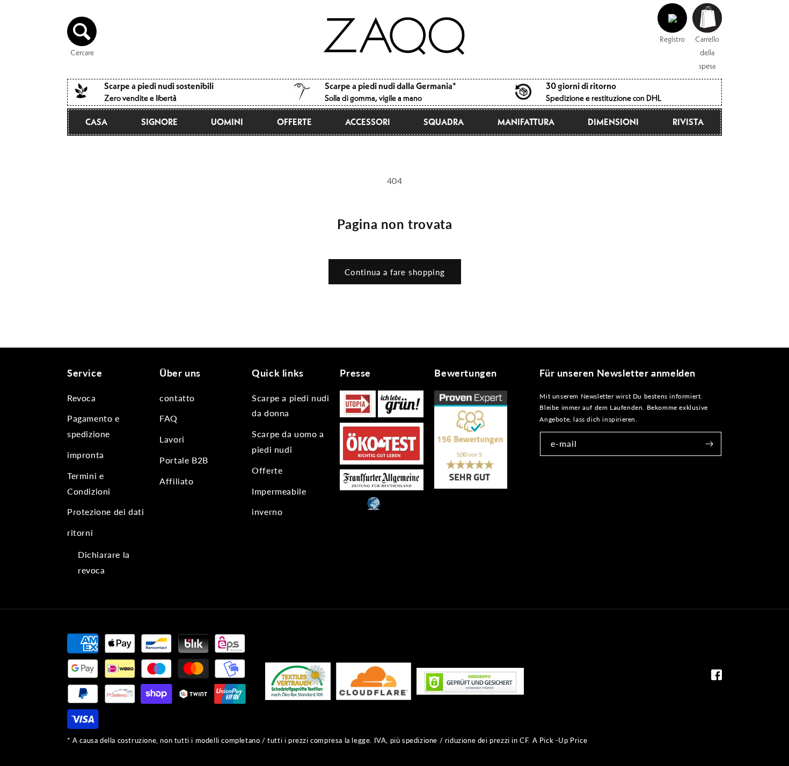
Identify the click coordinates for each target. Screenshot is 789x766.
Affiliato (176, 481)
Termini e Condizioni (89, 483)
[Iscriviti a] (709, 443)
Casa (96, 121)
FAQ (168, 418)
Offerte (294, 121)
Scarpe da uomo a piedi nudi (288, 441)
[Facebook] (716, 677)
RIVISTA (688, 121)
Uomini (227, 121)
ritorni (80, 532)
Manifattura (526, 121)
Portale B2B (183, 460)
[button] (82, 31)
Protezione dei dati (105, 511)
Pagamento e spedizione (93, 426)
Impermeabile (279, 491)
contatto (177, 398)
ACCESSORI (367, 121)
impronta (85, 455)
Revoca (81, 398)
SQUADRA (443, 121)
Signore (159, 121)
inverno (267, 511)
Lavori (172, 439)
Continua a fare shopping (395, 272)
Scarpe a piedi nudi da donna (290, 405)
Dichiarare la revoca (104, 562)
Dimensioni (613, 121)
